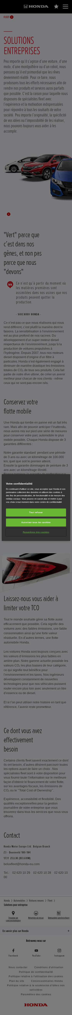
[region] (36, 507)
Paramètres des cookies (36, 532)
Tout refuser (36, 512)
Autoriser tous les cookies (36, 522)
